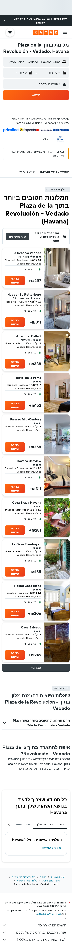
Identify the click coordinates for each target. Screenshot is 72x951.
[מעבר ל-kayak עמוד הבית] (45, 32)
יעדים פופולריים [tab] (19, 824)
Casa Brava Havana (26, 502)
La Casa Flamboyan (26, 544)
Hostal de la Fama (28, 378)
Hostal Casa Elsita (27, 586)
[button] (4, 20)
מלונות (43, 877)
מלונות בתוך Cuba (51, 880)
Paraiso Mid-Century (25, 419)
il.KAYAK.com (58, 877)
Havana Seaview (29, 461)
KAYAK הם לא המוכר (52, 925)
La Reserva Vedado (27, 253)
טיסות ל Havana (51, 848)
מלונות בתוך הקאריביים (23, 877)
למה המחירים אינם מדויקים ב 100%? (41, 939)
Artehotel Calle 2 (28, 336)
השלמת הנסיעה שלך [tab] (50, 824)
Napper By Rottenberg (24, 294)
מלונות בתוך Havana (27, 880)
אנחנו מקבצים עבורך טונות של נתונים (41, 932)
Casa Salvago (31, 627)
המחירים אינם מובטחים (49, 913)
